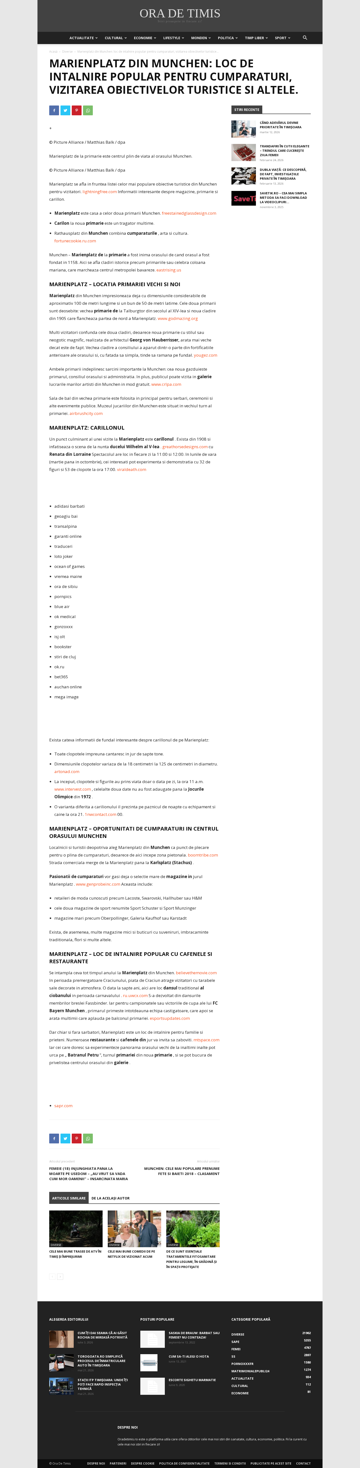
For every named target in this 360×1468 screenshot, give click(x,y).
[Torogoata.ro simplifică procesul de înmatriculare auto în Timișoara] (61, 1362)
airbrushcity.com (86, 413)
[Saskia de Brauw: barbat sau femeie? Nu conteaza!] (152, 1339)
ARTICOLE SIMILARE (69, 1198)
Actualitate (82, 37)
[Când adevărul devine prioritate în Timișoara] (243, 129)
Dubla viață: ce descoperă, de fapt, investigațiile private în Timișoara (283, 174)
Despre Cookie (143, 1463)
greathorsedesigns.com (185, 446)
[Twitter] (65, 110)
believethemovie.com (196, 972)
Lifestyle (171, 37)
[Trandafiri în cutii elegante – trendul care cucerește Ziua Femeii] (243, 152)
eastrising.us (168, 270)
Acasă (53, 51)
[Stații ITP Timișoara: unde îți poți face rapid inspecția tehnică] (61, 1386)
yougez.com (205, 355)
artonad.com (66, 771)
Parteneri (118, 1463)
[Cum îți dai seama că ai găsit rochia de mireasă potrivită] (61, 1339)
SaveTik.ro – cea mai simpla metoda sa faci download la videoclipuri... (283, 197)
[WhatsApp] (88, 110)
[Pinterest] (77, 110)
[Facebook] (54, 110)
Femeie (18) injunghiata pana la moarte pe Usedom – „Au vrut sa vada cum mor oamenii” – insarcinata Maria (88, 1173)
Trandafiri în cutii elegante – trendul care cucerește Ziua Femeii (284, 150)
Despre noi (96, 1463)
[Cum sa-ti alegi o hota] (148, 1362)
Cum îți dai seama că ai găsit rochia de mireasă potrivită (102, 1335)
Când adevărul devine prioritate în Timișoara (280, 124)
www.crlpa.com (166, 384)
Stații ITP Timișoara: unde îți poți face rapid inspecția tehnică (103, 1384)
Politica (226, 37)
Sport (281, 37)
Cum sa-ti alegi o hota (189, 1356)
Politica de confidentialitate (184, 1463)
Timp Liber (254, 37)
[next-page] (60, 1277)
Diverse (67, 51)
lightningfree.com (100, 191)
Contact (303, 1463)
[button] (305, 38)
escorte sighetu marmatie (192, 1380)
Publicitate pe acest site (271, 1463)
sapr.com (63, 1105)
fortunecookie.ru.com (75, 241)
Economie (143, 37)
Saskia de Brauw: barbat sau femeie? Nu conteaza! (194, 1335)
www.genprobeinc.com (98, 884)
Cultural (114, 37)
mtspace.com (206, 1040)
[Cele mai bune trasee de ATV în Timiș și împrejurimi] (76, 1228)
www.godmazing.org (178, 318)
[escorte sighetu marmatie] (152, 1386)
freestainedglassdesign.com (189, 213)
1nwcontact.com (100, 814)
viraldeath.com (131, 469)
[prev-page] (52, 1277)
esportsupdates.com (170, 1018)
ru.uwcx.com (135, 995)
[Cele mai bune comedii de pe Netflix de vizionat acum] (134, 1228)
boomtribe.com (203, 855)
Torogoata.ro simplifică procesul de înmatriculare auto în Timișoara (101, 1360)
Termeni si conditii (230, 1463)
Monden (199, 37)
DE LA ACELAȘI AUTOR (111, 1198)
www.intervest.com (72, 789)
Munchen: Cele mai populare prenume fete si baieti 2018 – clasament (182, 1171)
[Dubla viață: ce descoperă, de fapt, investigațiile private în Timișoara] (243, 176)
